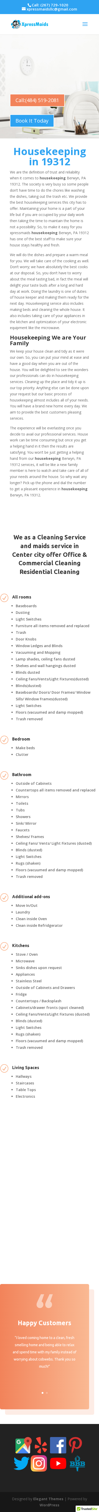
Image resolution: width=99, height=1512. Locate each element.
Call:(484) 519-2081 (37, 100)
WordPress (49, 1505)
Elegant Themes (48, 1498)
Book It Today (31, 120)
